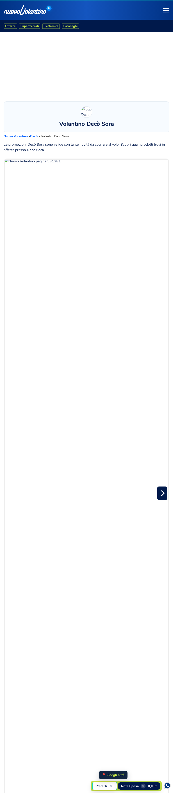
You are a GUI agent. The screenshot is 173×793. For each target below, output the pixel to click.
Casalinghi (70, 26)
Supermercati (29, 26)
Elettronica (51, 26)
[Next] (162, 493)
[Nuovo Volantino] (25, 10)
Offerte (10, 26)
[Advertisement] (86, 65)
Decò (34, 136)
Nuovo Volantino (16, 136)
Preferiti (104, 786)
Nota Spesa (139, 786)
